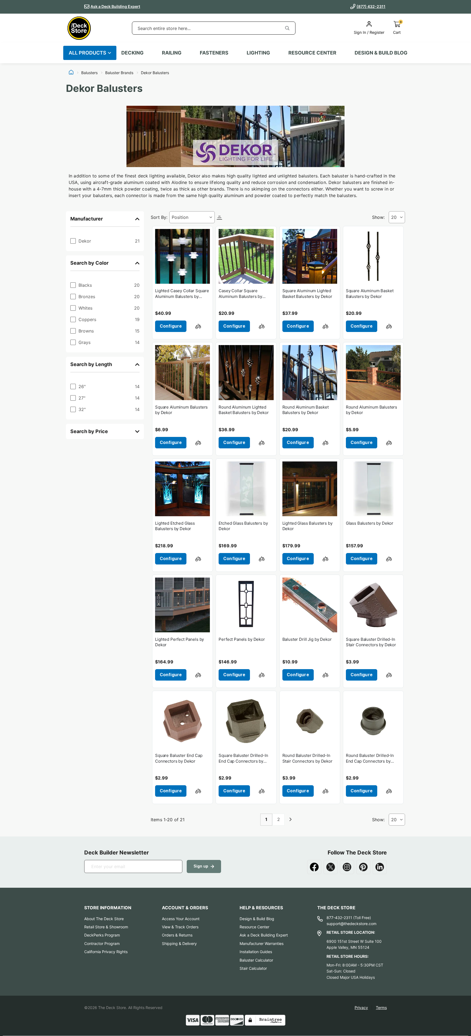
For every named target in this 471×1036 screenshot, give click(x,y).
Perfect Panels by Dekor (242, 639)
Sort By (158, 217)
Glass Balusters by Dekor (369, 523)
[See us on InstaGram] (347, 867)
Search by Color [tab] (89, 263)
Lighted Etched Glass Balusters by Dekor (175, 526)
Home (71, 73)
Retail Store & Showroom (106, 927)
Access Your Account (181, 918)
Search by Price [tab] (89, 431)
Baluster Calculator (256, 960)
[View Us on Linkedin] (380, 867)
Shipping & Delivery (179, 943)
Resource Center (254, 927)
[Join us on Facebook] (314, 867)
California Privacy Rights (106, 951)
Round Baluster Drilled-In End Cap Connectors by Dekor (370, 758)
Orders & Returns (177, 935)
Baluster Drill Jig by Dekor (307, 639)
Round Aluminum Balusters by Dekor (371, 409)
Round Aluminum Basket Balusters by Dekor (305, 409)
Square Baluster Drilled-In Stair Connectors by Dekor (371, 642)
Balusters (89, 73)
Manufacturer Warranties (261, 943)
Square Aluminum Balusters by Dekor (181, 409)
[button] (198, 326)
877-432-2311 (339, 917)
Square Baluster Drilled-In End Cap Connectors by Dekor (243, 758)
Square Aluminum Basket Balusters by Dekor (370, 293)
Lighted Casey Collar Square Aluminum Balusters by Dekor (182, 293)
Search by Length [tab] (91, 364)
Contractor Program (102, 943)
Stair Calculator (253, 968)
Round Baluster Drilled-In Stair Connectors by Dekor (307, 758)
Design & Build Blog (257, 918)
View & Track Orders (180, 927)
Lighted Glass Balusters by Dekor (307, 526)
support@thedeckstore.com (351, 923)
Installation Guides (256, 951)
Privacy (361, 1007)
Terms (381, 1007)
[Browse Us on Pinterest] (363, 867)
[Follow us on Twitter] (331, 867)
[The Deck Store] (79, 28)
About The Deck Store (104, 918)
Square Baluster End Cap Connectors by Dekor (179, 758)
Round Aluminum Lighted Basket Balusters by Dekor (243, 409)
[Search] (287, 28)
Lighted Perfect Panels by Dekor (179, 642)
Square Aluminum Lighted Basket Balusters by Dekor (307, 293)
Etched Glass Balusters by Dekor (243, 526)
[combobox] (205, 28)
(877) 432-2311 (371, 6)
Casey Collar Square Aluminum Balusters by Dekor (240, 293)
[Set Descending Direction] (219, 217)
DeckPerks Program (102, 935)
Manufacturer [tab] (86, 219)
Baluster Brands (119, 73)
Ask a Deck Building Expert (115, 6)
